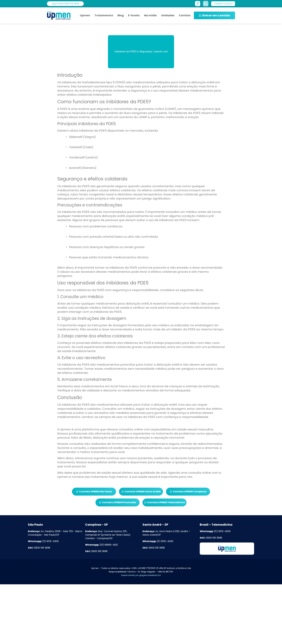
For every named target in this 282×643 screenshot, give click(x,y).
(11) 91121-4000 (43, 541)
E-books (134, 15)
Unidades (167, 15)
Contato (184, 15)
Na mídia (150, 15)
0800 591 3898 (39, 547)
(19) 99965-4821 (101, 544)
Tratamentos (103, 15)
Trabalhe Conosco (63, 637)
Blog (121, 15)
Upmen (85, 15)
